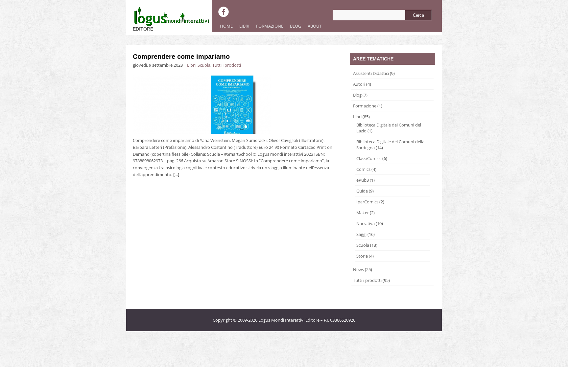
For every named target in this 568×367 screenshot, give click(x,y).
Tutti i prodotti (226, 65)
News (358, 269)
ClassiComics (368, 158)
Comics (363, 169)
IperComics (367, 202)
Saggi (361, 234)
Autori (359, 84)
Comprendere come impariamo (181, 56)
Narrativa (365, 223)
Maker (362, 213)
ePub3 (362, 180)
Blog (295, 26)
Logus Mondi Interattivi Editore (289, 320)
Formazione (268, 27)
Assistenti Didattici (371, 73)
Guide (362, 191)
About (312, 27)
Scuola (204, 65)
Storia (362, 256)
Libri (242, 27)
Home (226, 26)
